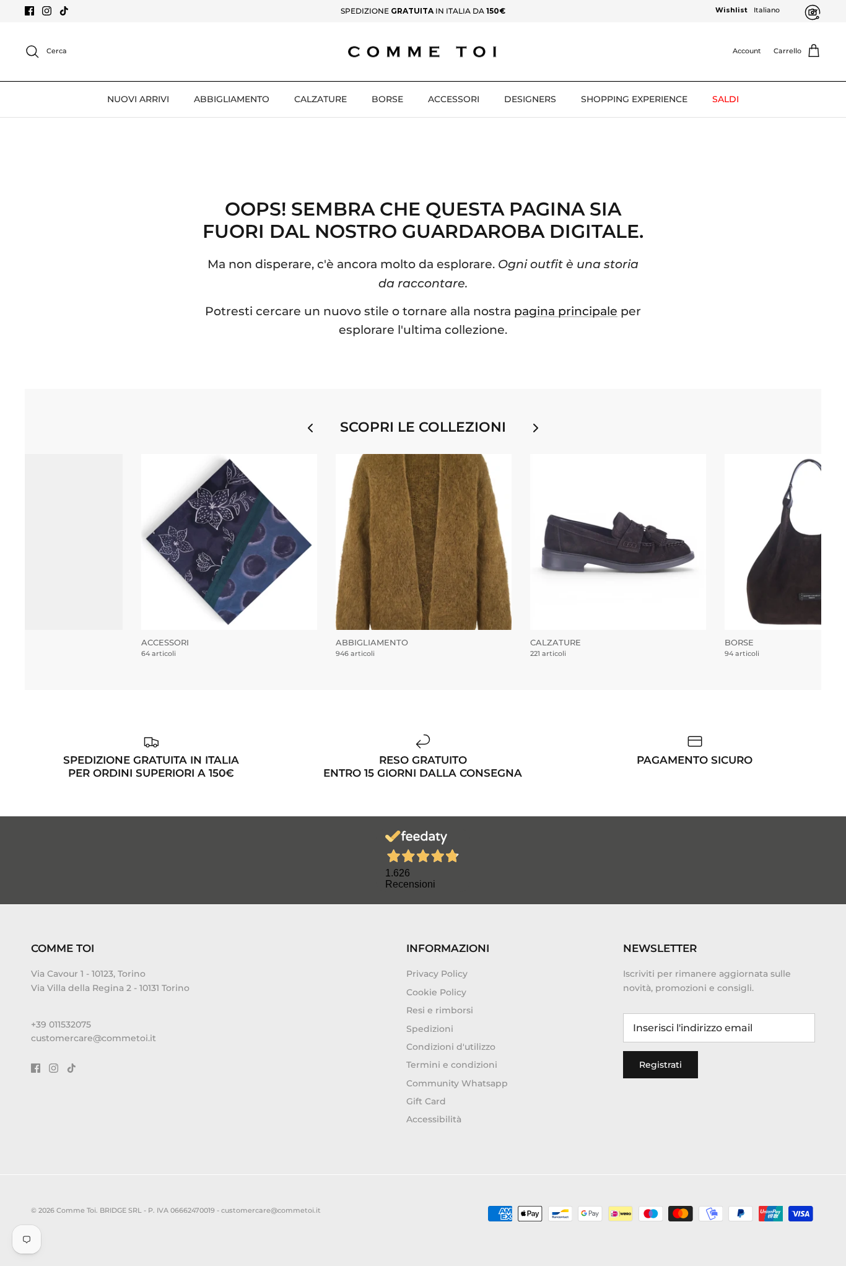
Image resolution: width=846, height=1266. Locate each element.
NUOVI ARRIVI (138, 99)
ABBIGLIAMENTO (231, 99)
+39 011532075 (61, 1024)
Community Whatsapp (457, 1083)
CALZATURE (320, 99)
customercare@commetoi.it (93, 1038)
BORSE (387, 99)
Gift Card (426, 1101)
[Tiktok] (64, 10)
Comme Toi (76, 1210)
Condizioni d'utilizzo (450, 1046)
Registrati (660, 1064)
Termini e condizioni (451, 1064)
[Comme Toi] (423, 52)
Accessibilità (433, 1119)
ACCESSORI (453, 99)
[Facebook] (29, 10)
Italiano (767, 10)
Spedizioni (429, 1028)
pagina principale (565, 311)
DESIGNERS (530, 99)
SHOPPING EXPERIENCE (634, 99)
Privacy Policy (437, 973)
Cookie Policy (436, 992)
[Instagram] (46, 10)
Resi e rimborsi (439, 1010)
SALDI (725, 99)
